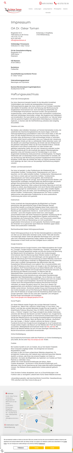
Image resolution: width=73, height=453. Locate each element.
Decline (36, 448)
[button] (36, 398)
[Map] (36, 400)
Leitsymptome (47, 9)
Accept (52, 448)
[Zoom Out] (22, 395)
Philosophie (57, 9)
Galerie (65, 9)
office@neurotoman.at (18, 40)
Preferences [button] (42, 443)
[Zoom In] (22, 392)
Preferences (21, 448)
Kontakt (48, 12)
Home (31, 9)
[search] (5, 2)
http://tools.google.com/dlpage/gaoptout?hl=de (27, 297)
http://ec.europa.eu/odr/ (35, 340)
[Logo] (13, 10)
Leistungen (37, 9)
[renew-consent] (2, 451)
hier (48, 327)
